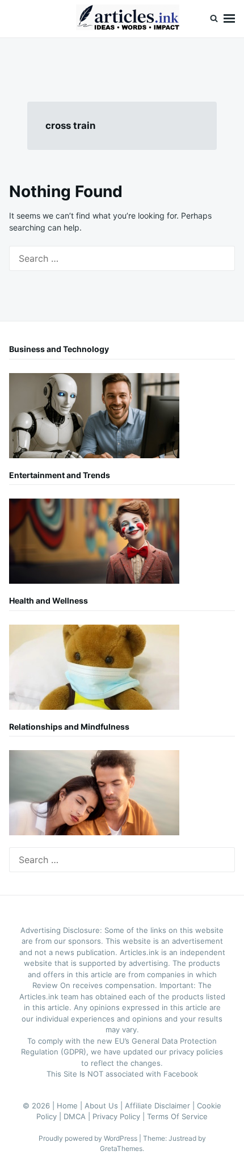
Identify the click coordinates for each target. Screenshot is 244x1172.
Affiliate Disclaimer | (161, 1105)
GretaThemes (121, 1148)
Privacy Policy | (119, 1116)
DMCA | (78, 1116)
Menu (229, 18)
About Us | (105, 1105)
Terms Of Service (177, 1116)
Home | (71, 1105)
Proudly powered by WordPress (89, 1138)
